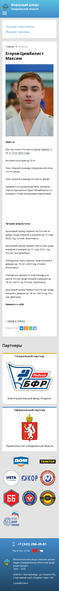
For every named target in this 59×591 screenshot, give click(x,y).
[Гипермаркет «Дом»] (21, 461)
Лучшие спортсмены (20, 26)
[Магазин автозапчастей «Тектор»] (48, 462)
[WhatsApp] (30, 328)
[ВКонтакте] (21, 328)
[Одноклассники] (26, 328)
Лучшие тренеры (18, 32)
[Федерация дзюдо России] (30, 498)
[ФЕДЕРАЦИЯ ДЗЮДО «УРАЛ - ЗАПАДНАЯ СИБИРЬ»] (48, 478)
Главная (10, 46)
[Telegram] (35, 328)
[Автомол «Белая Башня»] (11, 498)
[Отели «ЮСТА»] (11, 478)
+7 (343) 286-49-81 (32, 544)
